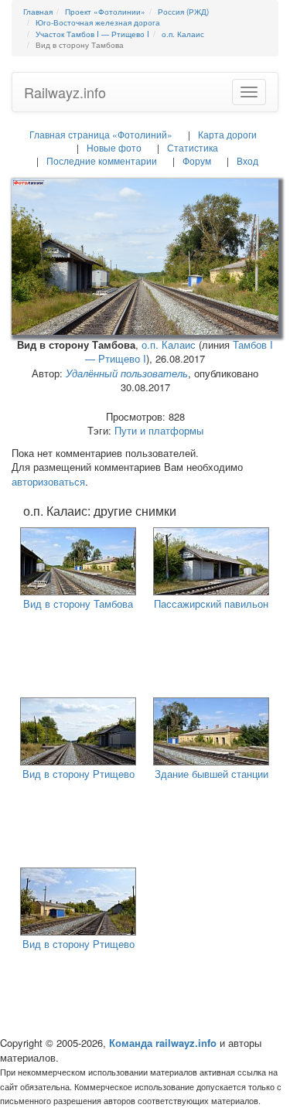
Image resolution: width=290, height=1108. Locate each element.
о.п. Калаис (169, 344)
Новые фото (114, 147)
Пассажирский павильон (211, 603)
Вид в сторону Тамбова (78, 603)
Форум (197, 160)
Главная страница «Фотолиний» (100, 134)
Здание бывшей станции (211, 773)
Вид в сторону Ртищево (78, 773)
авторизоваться (48, 481)
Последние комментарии (101, 160)
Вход (247, 160)
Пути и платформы (158, 430)
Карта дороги (227, 134)
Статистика (192, 147)
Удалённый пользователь (127, 373)
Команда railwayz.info (163, 1042)
